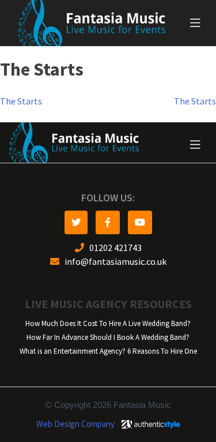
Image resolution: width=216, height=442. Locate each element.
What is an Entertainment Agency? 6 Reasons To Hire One (108, 351)
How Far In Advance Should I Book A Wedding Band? (108, 337)
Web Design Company (75, 424)
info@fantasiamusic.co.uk (112, 262)
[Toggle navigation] (195, 23)
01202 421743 (113, 248)
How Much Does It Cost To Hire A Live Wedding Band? (108, 323)
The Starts (21, 101)
